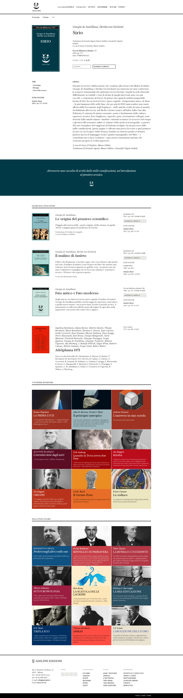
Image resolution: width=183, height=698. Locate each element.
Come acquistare (109, 685)
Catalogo (81, 7)
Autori (113, 7)
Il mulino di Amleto (70, 256)
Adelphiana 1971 (67, 350)
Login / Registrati (110, 673)
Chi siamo (86, 673)
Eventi (121, 7)
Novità (91, 7)
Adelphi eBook (128, 229)
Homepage (36, 17)
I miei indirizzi (108, 683)
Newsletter (128, 685)
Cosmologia (36, 85)
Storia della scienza (39, 90)
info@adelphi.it (44, 680)
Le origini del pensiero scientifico (81, 219)
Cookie (133, 676)
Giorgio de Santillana (85, 26)
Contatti (126, 683)
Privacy (126, 676)
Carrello (106, 676)
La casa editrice (66, 7)
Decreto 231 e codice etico (133, 673)
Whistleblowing (129, 678)
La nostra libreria (130, 681)
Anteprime (102, 7)
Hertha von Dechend (111, 26)
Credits (149, 695)
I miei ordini (108, 681)
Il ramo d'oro (127, 266)
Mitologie (35, 88)
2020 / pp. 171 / (39, 102)
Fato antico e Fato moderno (77, 293)
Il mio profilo (108, 678)
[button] (145, 27)
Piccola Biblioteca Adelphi (83, 51)
